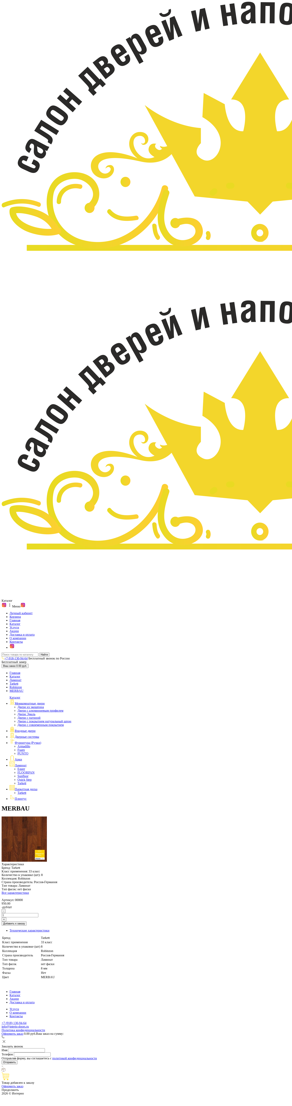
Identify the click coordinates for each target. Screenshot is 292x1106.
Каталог (15, 624)
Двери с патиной (29, 717)
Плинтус (21, 798)
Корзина (15, 616)
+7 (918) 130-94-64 (14, 1023)
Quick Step (24, 779)
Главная (15, 620)
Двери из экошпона (30, 707)
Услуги (14, 627)
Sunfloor (22, 776)
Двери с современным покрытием (40, 725)
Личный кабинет (21, 613)
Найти (44, 654)
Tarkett (14, 683)
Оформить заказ (12, 1033)
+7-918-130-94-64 (16, 658)
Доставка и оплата (22, 634)
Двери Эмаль (26, 714)
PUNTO (22, 753)
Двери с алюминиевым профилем (40, 710)
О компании (18, 638)
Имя (4, 1050)
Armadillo (23, 746)
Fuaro (21, 750)
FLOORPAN (26, 772)
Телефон (7, 1054)
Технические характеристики (29, 930)
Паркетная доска (26, 789)
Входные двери (25, 731)
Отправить (9, 1062)
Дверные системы (27, 736)
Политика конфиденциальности (23, 1030)
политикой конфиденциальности (74, 1058)
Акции (14, 631)
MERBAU (16, 690)
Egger (21, 769)
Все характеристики (15, 892)
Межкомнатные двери (30, 703)
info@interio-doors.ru (15, 1026)
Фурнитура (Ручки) (28, 742)
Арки (18, 759)
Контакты (16, 641)
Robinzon (16, 687)
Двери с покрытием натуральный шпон (44, 721)
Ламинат (15, 680)
